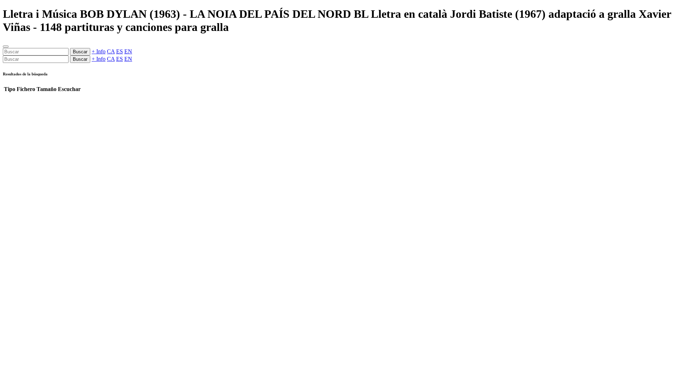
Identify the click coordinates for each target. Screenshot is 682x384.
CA (111, 51)
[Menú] (6, 47)
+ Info (98, 51)
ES (119, 51)
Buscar (80, 51)
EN (128, 51)
